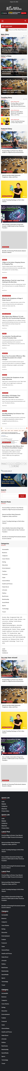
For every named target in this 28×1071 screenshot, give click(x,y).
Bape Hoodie (5, 619)
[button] (2, 21)
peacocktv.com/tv (7, 637)
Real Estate (5, 353)
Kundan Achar (13, 633)
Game (3, 577)
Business (13, 118)
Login (3, 648)
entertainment (6, 627)
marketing (10, 635)
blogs (15, 619)
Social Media (5, 602)
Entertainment (5, 246)
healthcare (9, 631)
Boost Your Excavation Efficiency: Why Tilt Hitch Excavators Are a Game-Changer (13, 357)
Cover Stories (6, 558)
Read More (4, 272)
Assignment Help (14, 617)
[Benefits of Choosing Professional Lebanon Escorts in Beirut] (14, 240)
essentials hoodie (6, 629)
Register (4, 650)
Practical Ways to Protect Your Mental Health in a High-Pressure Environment (13, 71)
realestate (5, 639)
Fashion (4, 333)
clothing (11, 621)
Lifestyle (4, 590)
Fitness (18, 629)
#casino (4, 617)
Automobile (5, 549)
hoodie (21, 631)
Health (4, 631)
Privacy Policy (5, 811)
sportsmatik (5, 641)
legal (19, 633)
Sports (4, 605)
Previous (4, 463)
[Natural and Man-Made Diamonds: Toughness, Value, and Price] (5, 104)
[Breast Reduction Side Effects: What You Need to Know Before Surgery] (14, 435)
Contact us (5, 652)
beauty (12, 619)
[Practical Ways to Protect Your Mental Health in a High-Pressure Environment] (14, 140)
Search (3, 490)
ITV (8, 633)
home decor (16, 631)
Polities (4, 593)
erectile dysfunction (15, 627)
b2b (21, 617)
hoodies (4, 633)
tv (20, 641)
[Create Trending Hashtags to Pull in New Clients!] (5, 112)
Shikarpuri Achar (15, 639)
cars (24, 619)
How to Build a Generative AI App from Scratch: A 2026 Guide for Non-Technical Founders (13, 226)
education (19, 625)
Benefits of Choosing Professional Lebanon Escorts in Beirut (14, 537)
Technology (22, 118)
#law (8, 617)
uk (22, 641)
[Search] (25, 20)
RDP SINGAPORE (20, 637)
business (20, 619)
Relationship (9, 45)
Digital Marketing (7, 623)
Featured (4, 574)
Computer (17, 118)
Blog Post (4, 808)
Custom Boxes (17, 621)
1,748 (13, 466)
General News (6, 580)
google (23, 629)
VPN (3, 643)
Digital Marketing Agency (9, 625)
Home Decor (5, 392)
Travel (4, 611)
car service (5, 621)
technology (12, 641)
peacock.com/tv (18, 635)
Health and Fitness (6, 295)
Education (5, 565)
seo (9, 639)
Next (17, 466)
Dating (4, 45)
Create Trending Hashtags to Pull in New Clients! (13, 522)
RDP (14, 637)
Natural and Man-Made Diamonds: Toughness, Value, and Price (13, 50)
